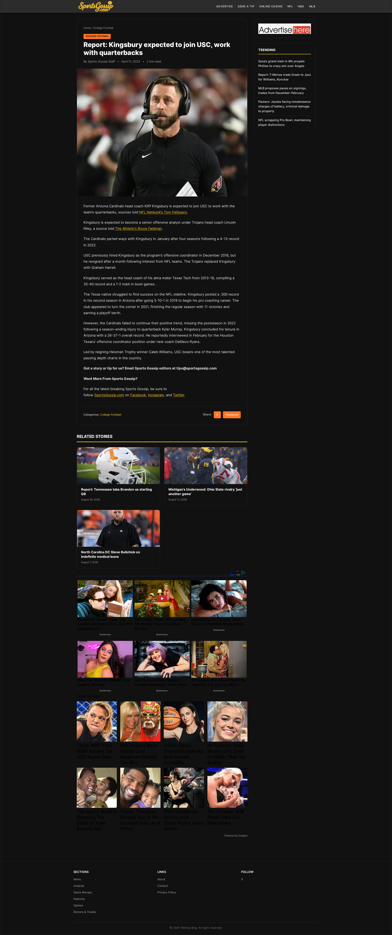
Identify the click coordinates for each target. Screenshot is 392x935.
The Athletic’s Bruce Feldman (138, 228)
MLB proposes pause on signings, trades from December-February (282, 90)
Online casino (271, 6)
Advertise (224, 6)
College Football (103, 27)
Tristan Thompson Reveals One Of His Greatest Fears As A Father (140, 820)
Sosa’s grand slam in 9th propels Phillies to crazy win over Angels (281, 63)
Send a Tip (246, 6)
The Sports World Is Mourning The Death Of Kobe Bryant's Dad (97, 820)
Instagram (156, 395)
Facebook (138, 395)
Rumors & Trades (85, 912)
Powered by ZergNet (236, 835)
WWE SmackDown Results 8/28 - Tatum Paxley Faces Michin (184, 820)
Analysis (79, 885)
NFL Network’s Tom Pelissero (163, 212)
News (77, 879)
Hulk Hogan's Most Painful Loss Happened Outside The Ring (138, 754)
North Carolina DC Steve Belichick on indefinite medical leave (110, 554)
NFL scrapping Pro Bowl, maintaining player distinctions (284, 122)
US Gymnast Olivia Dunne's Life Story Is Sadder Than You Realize (226, 754)
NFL (290, 6)
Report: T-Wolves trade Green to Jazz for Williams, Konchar (284, 77)
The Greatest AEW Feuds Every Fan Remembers (225, 817)
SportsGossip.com (109, 395)
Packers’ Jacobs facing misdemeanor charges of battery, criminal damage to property (284, 106)
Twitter (178, 395)
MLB (312, 6)
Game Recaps (83, 892)
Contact (162, 885)
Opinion (78, 905)
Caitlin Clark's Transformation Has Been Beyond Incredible (184, 754)
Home (87, 27)
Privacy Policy (166, 892)
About (161, 879)
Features (79, 898)
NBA (301, 6)
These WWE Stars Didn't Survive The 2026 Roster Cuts (95, 751)
